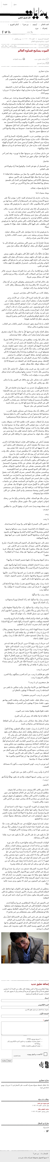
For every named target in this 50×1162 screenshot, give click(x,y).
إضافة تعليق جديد (40, 59)
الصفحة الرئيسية (43, 39)
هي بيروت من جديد (43, 1103)
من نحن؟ (26, 24)
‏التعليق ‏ (46, 1020)
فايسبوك (46, 1127)
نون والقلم (17, 39)
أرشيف (34, 24)
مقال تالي (4, 46)
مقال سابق (13, 46)
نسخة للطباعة (17, 59)
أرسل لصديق (41, 63)
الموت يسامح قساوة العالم (40, 41)
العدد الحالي (45, 24)
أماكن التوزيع (14, 24)
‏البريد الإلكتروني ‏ (43, 1005)
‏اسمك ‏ (46, 998)
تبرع (37, 28)
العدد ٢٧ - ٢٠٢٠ (30, 39)
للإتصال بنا (44, 1153)
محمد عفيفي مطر (43, 1109)
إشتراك (44, 28)
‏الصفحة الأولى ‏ (44, 1014)
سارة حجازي (44, 1080)
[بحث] (31, 32)
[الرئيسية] (29, 13)
